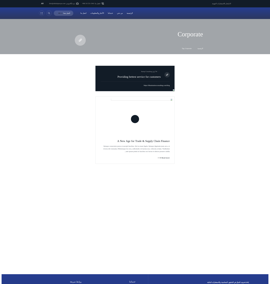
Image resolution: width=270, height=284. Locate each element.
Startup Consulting (146, 71)
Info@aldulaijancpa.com (57, 3)
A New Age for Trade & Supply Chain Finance (143, 141)
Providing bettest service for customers (139, 76)
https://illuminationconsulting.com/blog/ (157, 85)
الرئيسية (200, 48)
